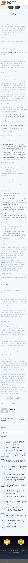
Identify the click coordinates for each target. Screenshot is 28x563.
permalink (24, 403)
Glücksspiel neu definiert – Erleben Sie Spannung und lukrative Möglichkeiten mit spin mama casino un (16, 492)
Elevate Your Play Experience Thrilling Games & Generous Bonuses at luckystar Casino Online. (15, 485)
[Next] (26, 543)
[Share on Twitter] (12, 398)
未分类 (14, 11)
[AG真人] (8, 2)
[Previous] (2, 543)
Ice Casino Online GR (11, 526)
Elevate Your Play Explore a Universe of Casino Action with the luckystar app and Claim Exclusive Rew (15, 479)
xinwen (20, 18)
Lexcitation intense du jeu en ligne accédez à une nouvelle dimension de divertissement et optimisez (16, 455)
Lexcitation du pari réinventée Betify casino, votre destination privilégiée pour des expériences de (16, 462)
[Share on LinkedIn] (20, 398)
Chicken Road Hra (22, 419)
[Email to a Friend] (15, 398)
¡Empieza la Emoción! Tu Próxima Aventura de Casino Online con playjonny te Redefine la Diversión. (16, 503)
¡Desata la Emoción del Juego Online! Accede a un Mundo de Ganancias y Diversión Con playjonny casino (15, 509)
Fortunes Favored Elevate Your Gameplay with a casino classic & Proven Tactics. (15, 473)
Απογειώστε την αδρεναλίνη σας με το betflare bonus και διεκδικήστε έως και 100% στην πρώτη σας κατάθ (15, 443)
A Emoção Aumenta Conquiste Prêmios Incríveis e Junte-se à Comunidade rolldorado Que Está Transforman (16, 522)
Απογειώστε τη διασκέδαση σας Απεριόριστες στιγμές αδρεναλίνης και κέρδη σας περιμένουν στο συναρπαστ (15, 449)
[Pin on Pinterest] (18, 398)
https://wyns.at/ (12, 52)
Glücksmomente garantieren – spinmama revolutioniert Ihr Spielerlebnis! (15, 497)
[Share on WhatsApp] (7, 398)
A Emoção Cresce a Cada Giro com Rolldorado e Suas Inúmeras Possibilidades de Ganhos (16, 515)
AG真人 (14, 561)
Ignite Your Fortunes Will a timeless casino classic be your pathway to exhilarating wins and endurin (16, 468)
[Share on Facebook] (10, 398)
